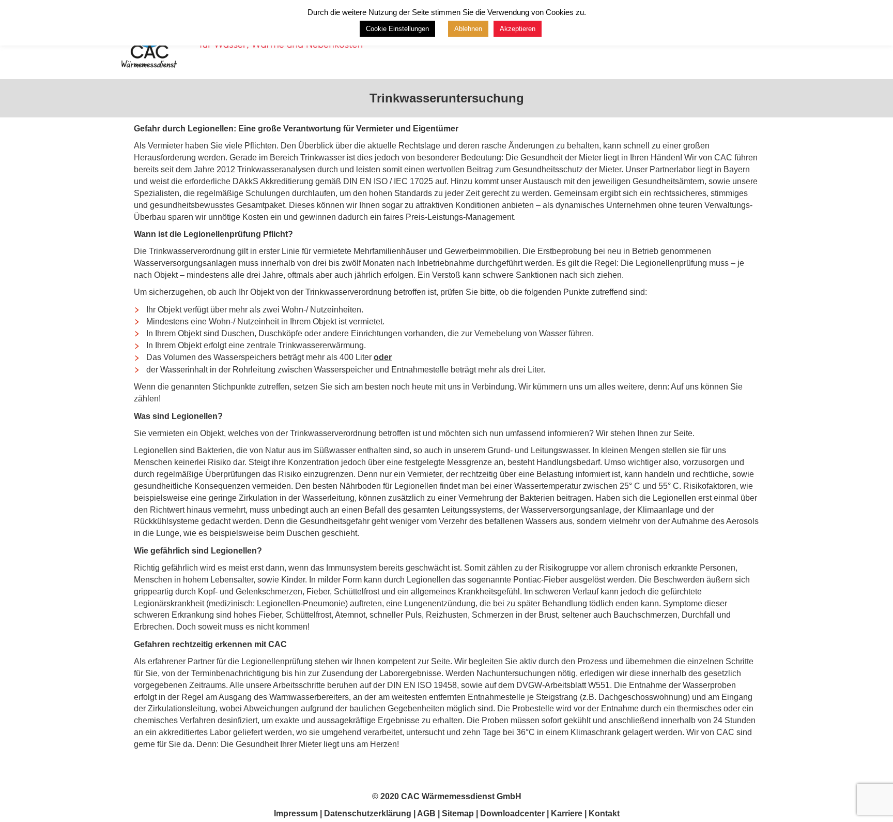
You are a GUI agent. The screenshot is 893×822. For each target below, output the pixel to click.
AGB (426, 813)
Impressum (296, 813)
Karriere (566, 813)
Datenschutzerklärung (368, 813)
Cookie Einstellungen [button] (397, 29)
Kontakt (604, 813)
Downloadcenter (512, 813)
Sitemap (458, 813)
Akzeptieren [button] (517, 29)
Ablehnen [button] (468, 29)
